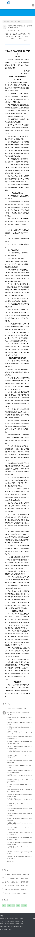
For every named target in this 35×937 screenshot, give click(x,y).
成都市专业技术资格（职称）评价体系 (16, 893)
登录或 (21, 708)
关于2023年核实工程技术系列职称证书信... (17, 886)
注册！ (25, 708)
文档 (13, 905)
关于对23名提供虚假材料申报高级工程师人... (17, 882)
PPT (9, 905)
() (10, 861)
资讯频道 (6, 21)
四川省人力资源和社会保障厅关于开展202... (17, 874)
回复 (13, 861)
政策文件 (13, 21)
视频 (18, 905)
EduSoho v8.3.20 (10, 926)
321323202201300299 (13, 712)
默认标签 (24, 905)
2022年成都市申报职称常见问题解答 (15, 889)
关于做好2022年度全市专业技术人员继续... (17, 878)
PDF (4, 905)
